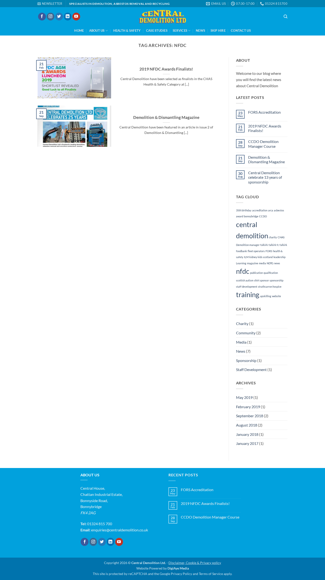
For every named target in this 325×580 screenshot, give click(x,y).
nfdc (242, 271)
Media (241, 342)
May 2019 (244, 397)
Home (79, 30)
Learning (241, 263)
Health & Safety (127, 30)
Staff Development (251, 369)
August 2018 (246, 425)
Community (246, 333)
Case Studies (156, 30)
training (247, 294)
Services (180, 30)
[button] (50, 3)
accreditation (259, 210)
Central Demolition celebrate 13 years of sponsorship (265, 177)
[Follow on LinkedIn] (68, 17)
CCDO (263, 216)
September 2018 (249, 415)
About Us (97, 30)
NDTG (270, 263)
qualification (271, 272)
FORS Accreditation (264, 112)
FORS (269, 251)
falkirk (264, 244)
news (277, 263)
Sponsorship (246, 360)
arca (270, 210)
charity (273, 237)
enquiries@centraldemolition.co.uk (119, 530)
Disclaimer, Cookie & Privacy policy (194, 563)
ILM (246, 257)
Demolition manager (248, 244)
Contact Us (241, 30)
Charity (242, 323)
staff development (246, 286)
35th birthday (243, 210)
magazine (252, 263)
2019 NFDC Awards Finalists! (166, 69)
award (239, 216)
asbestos (279, 210)
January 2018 (247, 434)
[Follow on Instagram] (50, 17)
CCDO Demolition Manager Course (263, 143)
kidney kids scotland (261, 257)
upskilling (265, 296)
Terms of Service (211, 574)
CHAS (281, 237)
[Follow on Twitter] (59, 17)
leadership (279, 257)
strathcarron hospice (269, 286)
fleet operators (256, 251)
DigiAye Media (178, 568)
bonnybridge (251, 216)
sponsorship (276, 280)
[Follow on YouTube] (76, 17)
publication (256, 272)
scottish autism (244, 280)
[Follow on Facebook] (42, 17)
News (200, 30)
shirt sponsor (261, 280)
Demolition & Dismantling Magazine (166, 117)
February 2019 (248, 406)
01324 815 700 (99, 523)
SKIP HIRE (218, 30)
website (276, 296)
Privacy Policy (181, 574)
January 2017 (247, 443)
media (262, 263)
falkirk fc (274, 244)
